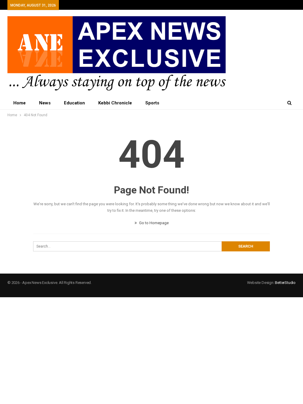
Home (19, 103)
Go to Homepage (153, 223)
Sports (152, 103)
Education (74, 103)
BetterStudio (285, 282)
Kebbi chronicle (115, 103)
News (45, 103)
